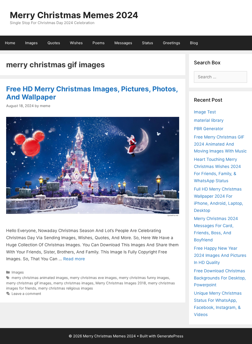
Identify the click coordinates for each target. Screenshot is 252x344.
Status (147, 43)
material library (208, 120)
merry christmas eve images (93, 277)
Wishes (76, 43)
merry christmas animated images (40, 277)
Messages (123, 43)
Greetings (171, 43)
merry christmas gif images (28, 283)
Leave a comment (26, 293)
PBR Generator (208, 128)
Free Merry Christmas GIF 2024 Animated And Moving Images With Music (220, 144)
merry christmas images (73, 283)
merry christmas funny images (144, 277)
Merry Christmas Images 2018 (120, 283)
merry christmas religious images (65, 288)
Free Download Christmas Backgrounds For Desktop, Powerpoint (220, 278)
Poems (99, 43)
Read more (74, 258)
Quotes (53, 43)
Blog (194, 43)
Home (10, 43)
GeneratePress (170, 336)
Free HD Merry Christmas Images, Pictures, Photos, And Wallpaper (92, 93)
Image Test (205, 112)
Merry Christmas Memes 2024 (74, 15)
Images (31, 43)
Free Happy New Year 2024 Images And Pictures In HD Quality (220, 255)
